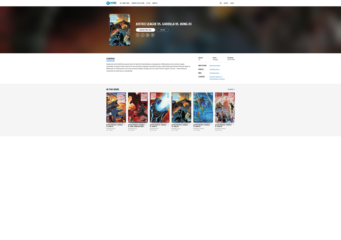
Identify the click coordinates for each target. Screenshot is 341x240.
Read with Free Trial (145, 30)
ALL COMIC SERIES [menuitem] (125, 3)
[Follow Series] (147, 35)
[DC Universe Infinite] (111, 3)
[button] (221, 3)
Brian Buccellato (215, 66)
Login (232, 3)
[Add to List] (142, 35)
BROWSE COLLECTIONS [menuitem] (138, 3)
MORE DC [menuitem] (155, 3)
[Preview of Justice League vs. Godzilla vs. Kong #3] (119, 30)
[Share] (152, 35)
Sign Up (226, 3)
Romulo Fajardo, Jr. (216, 77)
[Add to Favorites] (137, 35)
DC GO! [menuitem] (148, 3)
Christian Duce (214, 69)
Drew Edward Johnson (217, 79)
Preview (162, 30)
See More (231, 89)
